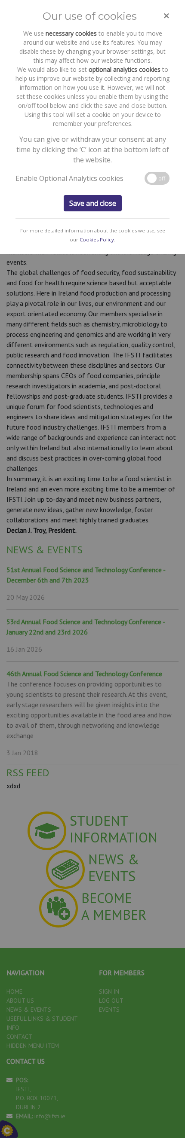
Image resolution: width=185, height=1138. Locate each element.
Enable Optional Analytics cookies (69, 178)
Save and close (92, 203)
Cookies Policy (97, 239)
